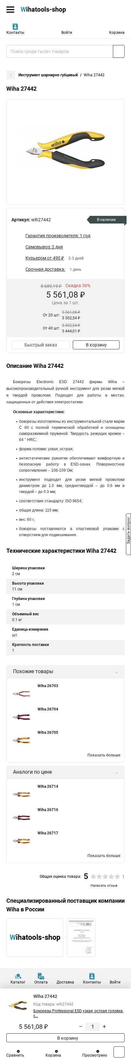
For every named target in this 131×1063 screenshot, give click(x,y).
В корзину (96, 344)
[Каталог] (10, 9)
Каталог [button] (17, 982)
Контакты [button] (15, 32)
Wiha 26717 (48, 833)
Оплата (41, 982)
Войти (66, 32)
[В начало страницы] (119, 1052)
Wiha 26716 (48, 810)
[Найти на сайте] (119, 51)
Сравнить (15, 1055)
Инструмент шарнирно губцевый (48, 75)
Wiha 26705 (48, 732)
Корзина (117, 32)
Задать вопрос (128, 531)
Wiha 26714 (48, 786)
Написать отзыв (104, 886)
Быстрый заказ (40, 344)
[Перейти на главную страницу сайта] (48, 9)
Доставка (65, 982)
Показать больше (103, 755)
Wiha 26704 (48, 709)
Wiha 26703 (48, 686)
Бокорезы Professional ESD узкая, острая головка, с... (78, 1013)
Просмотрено (94, 1055)
